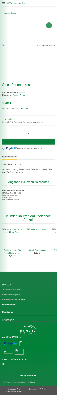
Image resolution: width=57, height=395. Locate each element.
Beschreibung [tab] (9, 157)
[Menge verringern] (5, 133)
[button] (41, 3)
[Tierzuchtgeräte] (16, 3)
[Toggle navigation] (3, 2)
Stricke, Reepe (19, 95)
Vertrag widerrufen (28, 375)
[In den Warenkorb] (28, 142)
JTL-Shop (42, 389)
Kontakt (22, 299)
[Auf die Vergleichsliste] (49, 25)
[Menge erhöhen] (52, 133)
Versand (24, 108)
